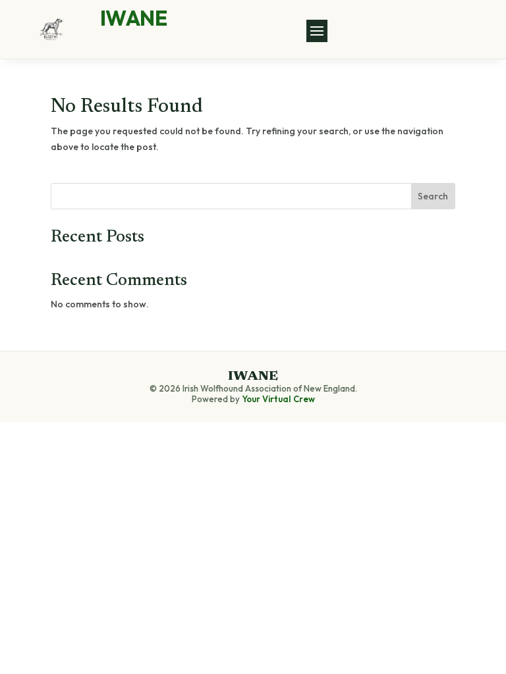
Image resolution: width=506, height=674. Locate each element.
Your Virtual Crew (278, 399)
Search (433, 196)
